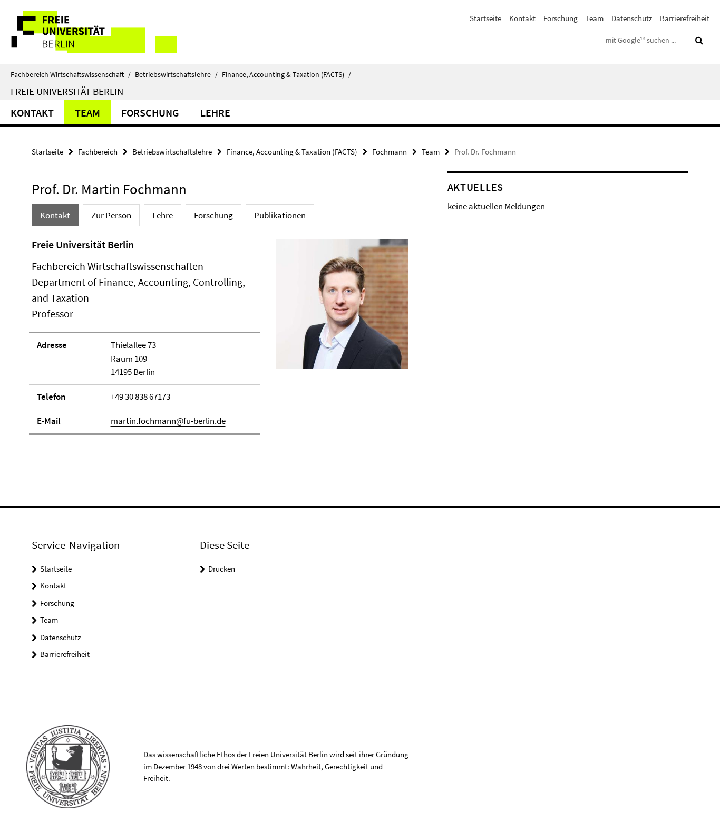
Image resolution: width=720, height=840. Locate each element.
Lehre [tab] (162, 215)
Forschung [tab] (213, 215)
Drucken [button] (221, 569)
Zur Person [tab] (111, 215)
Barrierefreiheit (684, 18)
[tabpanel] (220, 341)
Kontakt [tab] (55, 215)
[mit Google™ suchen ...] (699, 40)
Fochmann (389, 152)
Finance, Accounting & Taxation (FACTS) (286, 74)
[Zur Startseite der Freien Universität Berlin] (88, 32)
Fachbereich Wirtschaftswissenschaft (71, 74)
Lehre (215, 112)
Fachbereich (98, 152)
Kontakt (522, 18)
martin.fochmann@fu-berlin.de (168, 421)
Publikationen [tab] (280, 215)
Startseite (485, 18)
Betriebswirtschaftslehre (176, 74)
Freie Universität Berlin (67, 91)
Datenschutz (631, 18)
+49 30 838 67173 (140, 396)
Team (595, 18)
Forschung (560, 18)
